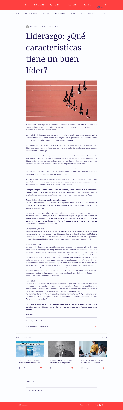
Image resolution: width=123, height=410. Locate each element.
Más (89, 13)
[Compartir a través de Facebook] (27, 321)
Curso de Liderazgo (60, 13)
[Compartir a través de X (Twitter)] (31, 321)
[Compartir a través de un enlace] (41, 321)
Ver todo (104, 337)
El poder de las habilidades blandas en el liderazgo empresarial (92, 361)
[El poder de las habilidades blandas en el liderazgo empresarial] (93, 349)
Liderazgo (73, 13)
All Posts (19, 13)
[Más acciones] (96, 27)
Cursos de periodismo (32, 13)
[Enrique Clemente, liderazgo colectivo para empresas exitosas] (61, 349)
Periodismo (46, 13)
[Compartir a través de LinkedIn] (36, 321)
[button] (104, 13)
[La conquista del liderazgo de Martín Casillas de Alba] (30, 349)
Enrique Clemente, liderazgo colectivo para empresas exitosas (61, 361)
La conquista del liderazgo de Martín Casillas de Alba (29, 361)
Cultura (82, 13)
